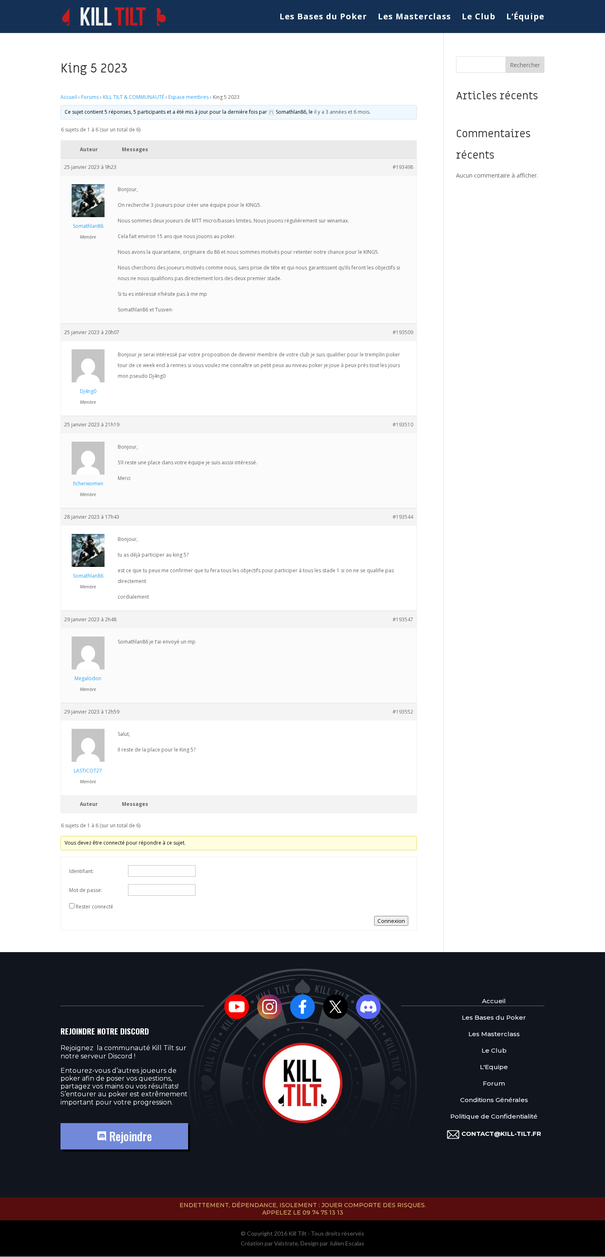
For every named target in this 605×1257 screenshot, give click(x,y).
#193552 (403, 711)
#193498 (403, 167)
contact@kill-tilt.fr (501, 1134)
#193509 (403, 332)
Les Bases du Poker (323, 18)
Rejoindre (129, 1136)
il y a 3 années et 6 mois (341, 111)
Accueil (68, 97)
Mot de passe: (85, 890)
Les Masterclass (414, 18)
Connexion (391, 921)
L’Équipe (525, 18)
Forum (494, 1083)
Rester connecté (94, 906)
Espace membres (188, 97)
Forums (90, 97)
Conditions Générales (494, 1100)
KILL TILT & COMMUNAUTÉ (133, 97)
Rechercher (525, 65)
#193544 (403, 516)
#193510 (403, 424)
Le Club (479, 18)
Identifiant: (81, 871)
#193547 (403, 619)
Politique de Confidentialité (494, 1116)
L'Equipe (494, 1067)
